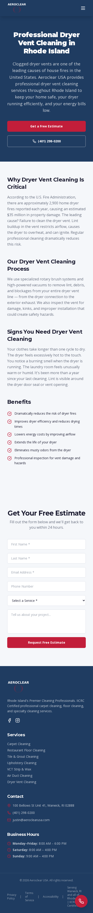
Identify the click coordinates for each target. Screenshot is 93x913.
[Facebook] (9, 720)
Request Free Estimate (46, 642)
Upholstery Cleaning (21, 763)
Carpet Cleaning (18, 744)
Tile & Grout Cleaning (22, 756)
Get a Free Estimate (46, 126)
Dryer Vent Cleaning (21, 782)
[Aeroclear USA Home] (16, 8)
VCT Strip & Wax (19, 769)
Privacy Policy (11, 896)
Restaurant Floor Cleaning (26, 750)
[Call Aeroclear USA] (81, 901)
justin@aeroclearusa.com (31, 820)
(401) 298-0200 (49, 141)
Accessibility (50, 897)
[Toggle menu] (83, 8)
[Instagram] (17, 720)
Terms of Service (29, 896)
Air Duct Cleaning (19, 775)
